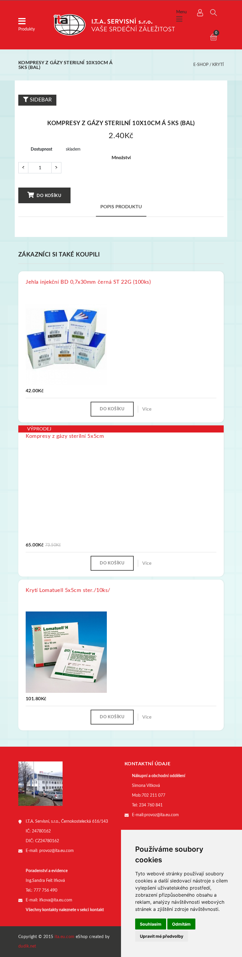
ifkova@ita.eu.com (55, 900)
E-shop (201, 65)
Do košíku (48, 196)
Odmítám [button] (181, 924)
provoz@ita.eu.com (56, 851)
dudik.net (27, 946)
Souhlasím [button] (150, 924)
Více (146, 409)
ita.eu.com (64, 937)
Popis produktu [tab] (121, 206)
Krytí (218, 65)
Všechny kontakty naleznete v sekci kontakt (65, 910)
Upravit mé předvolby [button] (161, 936)
